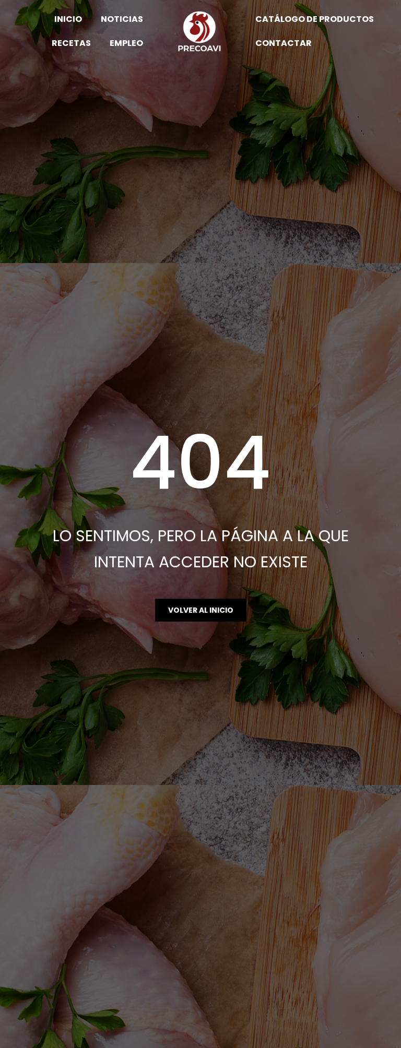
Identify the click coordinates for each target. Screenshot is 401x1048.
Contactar (283, 43)
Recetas (71, 43)
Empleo (126, 43)
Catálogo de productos (314, 19)
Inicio (68, 19)
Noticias (122, 19)
